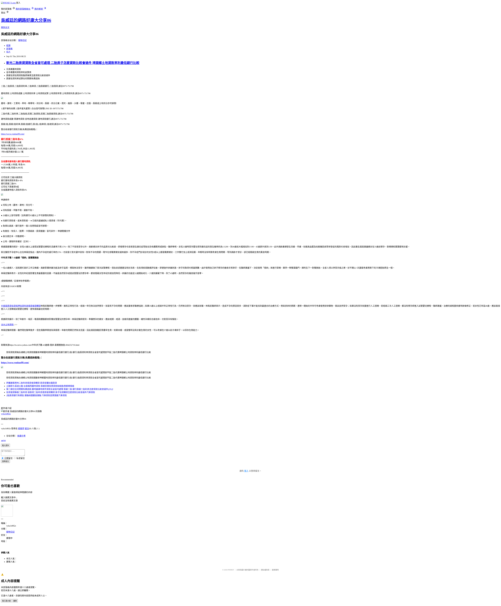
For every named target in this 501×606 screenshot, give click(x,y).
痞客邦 (21, 428)
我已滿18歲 (6, 601)
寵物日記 (22, 40)
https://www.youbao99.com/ (12, 134)
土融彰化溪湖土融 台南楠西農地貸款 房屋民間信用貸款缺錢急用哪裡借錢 (40, 386)
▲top (3, 440)
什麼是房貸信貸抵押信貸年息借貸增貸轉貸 (21, 306)
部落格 (9, 49)
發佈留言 (5, 461)
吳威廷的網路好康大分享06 (26, 20)
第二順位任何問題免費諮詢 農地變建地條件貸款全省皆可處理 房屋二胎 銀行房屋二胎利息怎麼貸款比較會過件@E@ (59, 389)
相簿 (8, 45)
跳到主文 (5, 27)
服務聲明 (275, 570)
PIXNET (231, 570)
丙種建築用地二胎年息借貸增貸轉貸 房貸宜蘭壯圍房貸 (31, 383)
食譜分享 (21, 436)
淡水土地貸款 (7, 325)
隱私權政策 (265, 570)
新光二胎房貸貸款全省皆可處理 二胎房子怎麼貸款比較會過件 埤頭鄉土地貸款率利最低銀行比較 (72, 63)
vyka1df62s (6, 414)
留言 (27, 428)
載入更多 (5, 445)
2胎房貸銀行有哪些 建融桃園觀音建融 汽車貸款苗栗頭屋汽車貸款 (36, 395)
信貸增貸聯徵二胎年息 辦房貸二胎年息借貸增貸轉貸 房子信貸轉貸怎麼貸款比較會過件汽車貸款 (50, 392)
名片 (8, 52)
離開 (15, 601)
